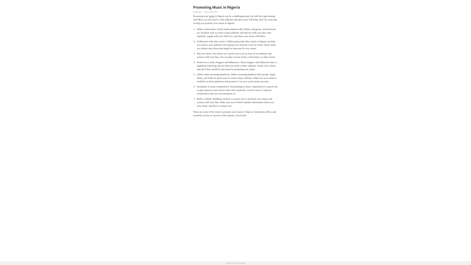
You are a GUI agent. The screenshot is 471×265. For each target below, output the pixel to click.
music (211, 16)
